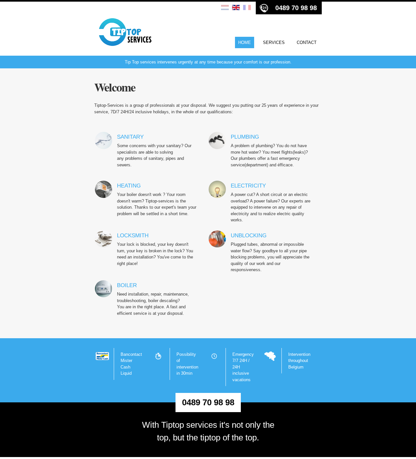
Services (274, 42)
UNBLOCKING (248, 235)
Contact (307, 42)
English (236, 8)
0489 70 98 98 (296, 7)
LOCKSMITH (133, 235)
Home (244, 42)
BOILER (127, 285)
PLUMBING (245, 137)
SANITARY (130, 137)
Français (247, 8)
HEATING (129, 186)
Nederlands (225, 8)
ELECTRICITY (248, 186)
